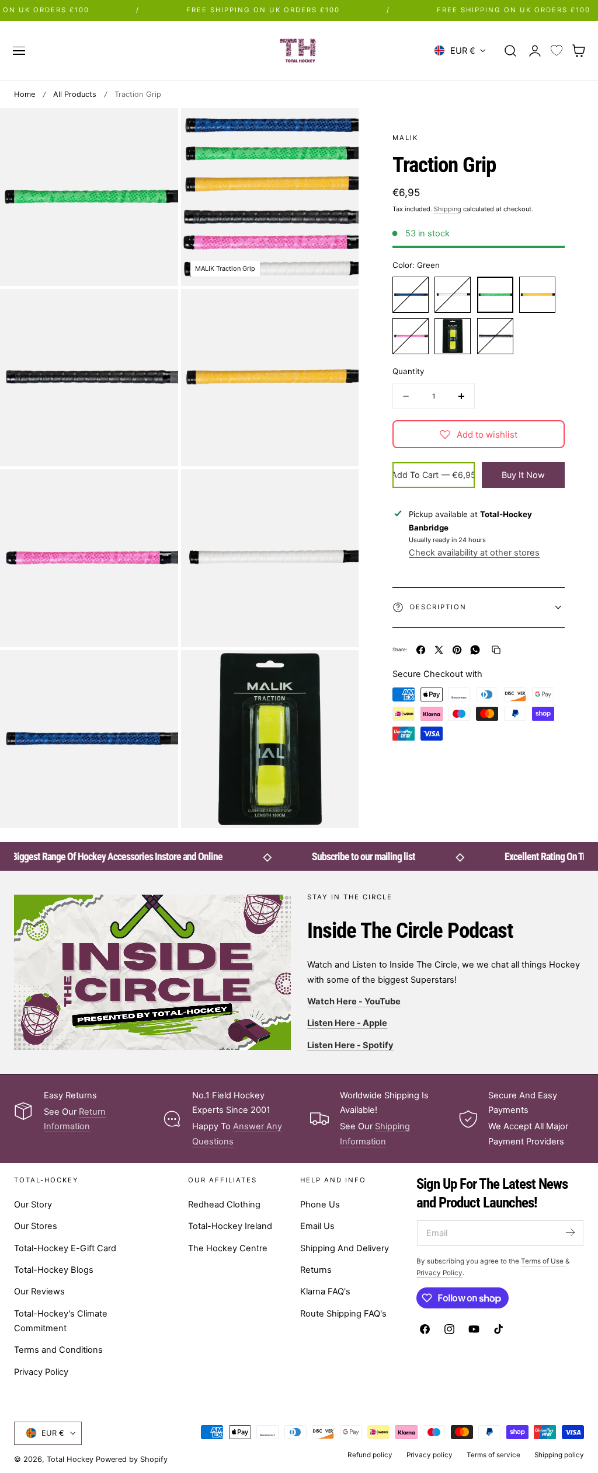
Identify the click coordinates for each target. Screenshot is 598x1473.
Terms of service (493, 1455)
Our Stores (35, 1226)
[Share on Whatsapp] (475, 649)
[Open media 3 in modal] (156, 128)
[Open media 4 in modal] (337, 309)
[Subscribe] (570, 1232)
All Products (74, 94)
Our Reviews (39, 1291)
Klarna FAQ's (325, 1291)
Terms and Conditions (58, 1350)
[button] (18, 50)
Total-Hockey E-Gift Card (65, 1248)
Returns (316, 1270)
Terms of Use (543, 1261)
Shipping (447, 209)
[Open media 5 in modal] (156, 490)
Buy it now (523, 475)
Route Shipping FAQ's (343, 1313)
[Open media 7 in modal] (156, 670)
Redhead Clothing (224, 1204)
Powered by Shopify (132, 1459)
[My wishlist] (556, 51)
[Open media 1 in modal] (337, 128)
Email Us (317, 1226)
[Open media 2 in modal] (156, 309)
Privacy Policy (41, 1372)
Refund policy (369, 1455)
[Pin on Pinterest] (457, 649)
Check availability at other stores (474, 552)
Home (24, 94)
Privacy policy (429, 1455)
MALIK (405, 138)
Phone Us (320, 1204)
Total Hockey (70, 1459)
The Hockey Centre (227, 1248)
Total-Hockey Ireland (230, 1226)
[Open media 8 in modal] (337, 670)
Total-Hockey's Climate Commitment (60, 1321)
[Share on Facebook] (420, 649)
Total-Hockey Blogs (53, 1270)
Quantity (408, 371)
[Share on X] (438, 649)
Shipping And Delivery (344, 1248)
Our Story (33, 1204)
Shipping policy (559, 1455)
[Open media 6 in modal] (337, 490)
